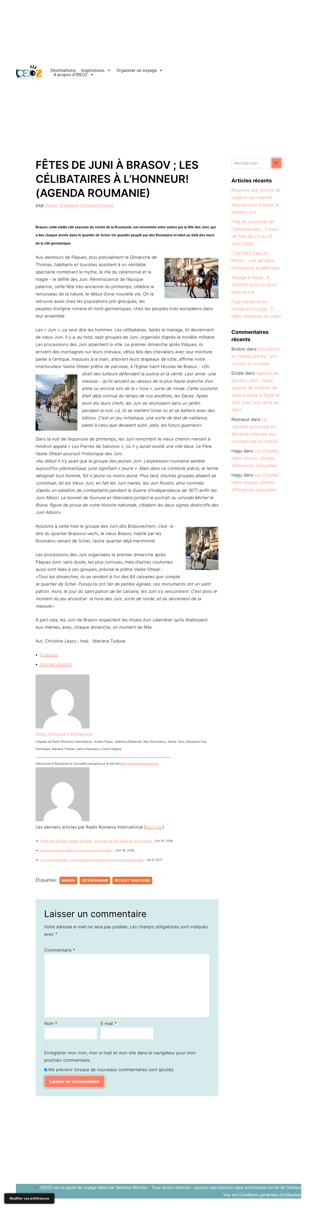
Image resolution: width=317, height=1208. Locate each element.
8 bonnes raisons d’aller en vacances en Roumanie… (76, 850)
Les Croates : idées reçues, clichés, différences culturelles (256, 458)
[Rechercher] (276, 163)
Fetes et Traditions (132, 880)
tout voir (154, 827)
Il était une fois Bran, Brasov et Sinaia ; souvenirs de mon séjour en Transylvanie (96, 841)
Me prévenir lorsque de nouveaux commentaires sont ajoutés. (111, 1069)
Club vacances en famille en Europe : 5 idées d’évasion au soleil (256, 309)
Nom (50, 1023)
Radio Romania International (79, 205)
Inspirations (93, 70)
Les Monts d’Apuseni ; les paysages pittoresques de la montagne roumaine (91, 860)
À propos (49, 654)
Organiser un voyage (136, 70)
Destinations (63, 70)
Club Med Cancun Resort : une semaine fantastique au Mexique (255, 260)
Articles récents (56, 664)
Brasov (68, 880)
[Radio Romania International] (62, 727)
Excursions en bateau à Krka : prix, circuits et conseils (255, 356)
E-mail (108, 1023)
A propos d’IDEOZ (70, 75)
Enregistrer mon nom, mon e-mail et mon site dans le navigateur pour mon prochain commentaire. (120, 1056)
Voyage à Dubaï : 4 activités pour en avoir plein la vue (254, 285)
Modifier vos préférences (29, 1198)
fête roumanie (95, 880)
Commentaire (59, 950)
